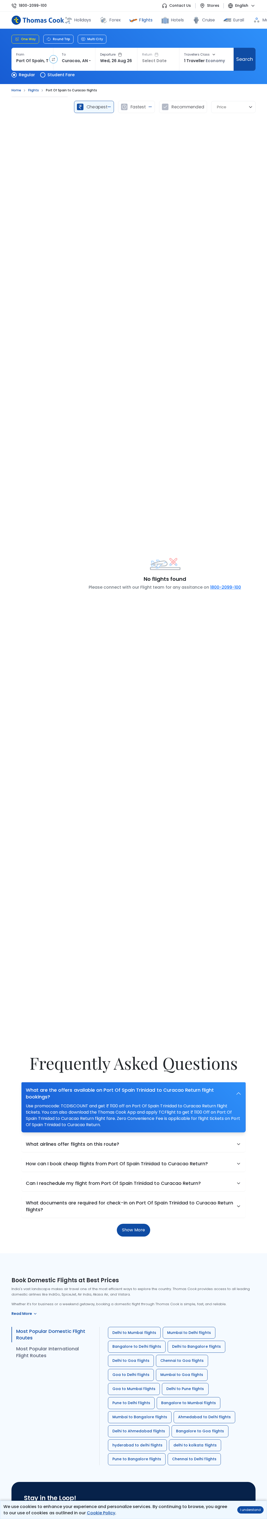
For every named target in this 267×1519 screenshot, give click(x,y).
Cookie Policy (101, 1513)
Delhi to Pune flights (185, 1388)
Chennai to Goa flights (182, 1360)
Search (244, 59)
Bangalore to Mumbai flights (188, 1402)
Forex (115, 20)
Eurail (238, 20)
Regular (27, 75)
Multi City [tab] (95, 39)
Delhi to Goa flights (130, 1360)
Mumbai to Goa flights (181, 1374)
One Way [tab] (28, 39)
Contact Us (180, 5)
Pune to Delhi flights (131, 1402)
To (64, 54)
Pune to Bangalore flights (136, 1459)
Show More (133, 1230)
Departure (108, 54)
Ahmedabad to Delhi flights (204, 1417)
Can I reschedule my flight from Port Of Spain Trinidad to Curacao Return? (113, 1183)
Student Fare (61, 75)
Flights (145, 20)
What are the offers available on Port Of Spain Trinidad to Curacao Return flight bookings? (120, 1093)
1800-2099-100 (33, 5)
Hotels (177, 20)
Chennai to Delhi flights (194, 1459)
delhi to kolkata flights (195, 1445)
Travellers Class (197, 54)
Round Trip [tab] (61, 39)
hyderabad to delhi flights (137, 1445)
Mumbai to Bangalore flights (139, 1417)
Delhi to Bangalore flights (196, 1346)
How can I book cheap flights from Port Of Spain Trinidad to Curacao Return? (117, 1163)
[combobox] (32, 61)
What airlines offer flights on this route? (72, 1144)
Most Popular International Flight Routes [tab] (47, 1352)
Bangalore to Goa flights (200, 1431)
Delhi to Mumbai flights (134, 1332)
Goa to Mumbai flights (133, 1388)
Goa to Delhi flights (130, 1374)
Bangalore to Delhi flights (136, 1346)
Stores (213, 5)
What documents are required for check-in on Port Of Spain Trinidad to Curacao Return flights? (129, 1206)
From (20, 54)
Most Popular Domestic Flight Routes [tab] (50, 1334)
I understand (250, 1510)
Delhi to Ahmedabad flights (138, 1431)
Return (147, 54)
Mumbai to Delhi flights (189, 1332)
